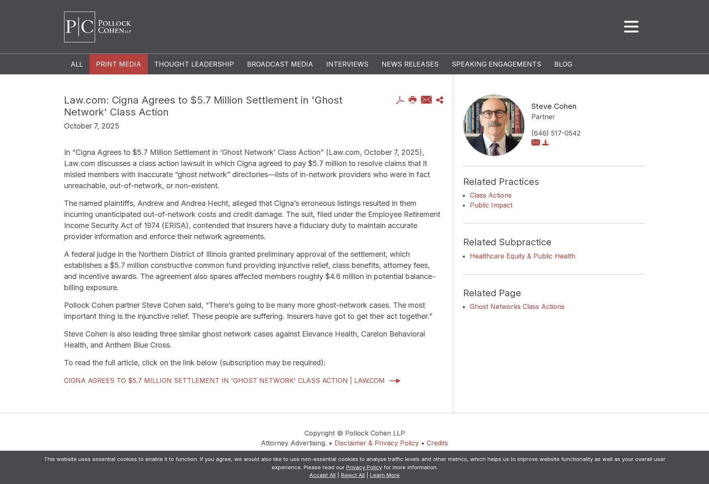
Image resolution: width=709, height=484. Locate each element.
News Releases (410, 64)
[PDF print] (400, 101)
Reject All (353, 475)
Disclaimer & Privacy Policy (376, 443)
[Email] (426, 101)
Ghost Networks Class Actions (517, 306)
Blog (563, 64)
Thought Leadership (194, 64)
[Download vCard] (545, 143)
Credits (437, 443)
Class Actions (491, 195)
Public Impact (491, 205)
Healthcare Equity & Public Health (522, 256)
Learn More (385, 475)
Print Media (118, 64)
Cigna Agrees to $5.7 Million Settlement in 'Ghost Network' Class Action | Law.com (224, 380)
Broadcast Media (280, 64)
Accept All (322, 475)
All (77, 64)
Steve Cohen (553, 106)
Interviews (347, 64)
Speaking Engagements (496, 64)
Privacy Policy (364, 467)
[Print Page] (413, 100)
